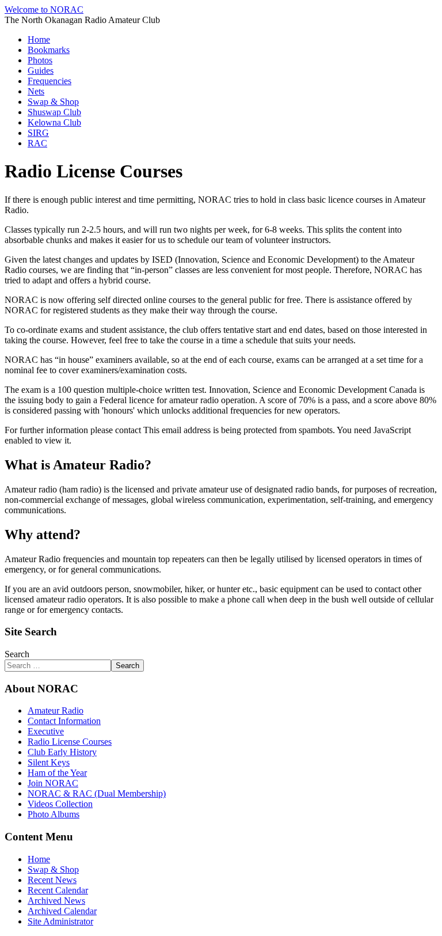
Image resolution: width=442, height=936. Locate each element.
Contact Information (64, 721)
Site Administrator (60, 921)
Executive (46, 731)
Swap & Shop (53, 102)
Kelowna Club (54, 122)
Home (39, 39)
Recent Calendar (58, 890)
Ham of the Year (57, 773)
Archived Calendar (62, 911)
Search (17, 654)
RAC (37, 143)
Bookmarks (49, 50)
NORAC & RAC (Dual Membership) (97, 793)
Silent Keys (49, 762)
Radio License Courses (70, 741)
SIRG (38, 133)
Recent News (52, 880)
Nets (36, 91)
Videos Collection (60, 804)
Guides (41, 70)
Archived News (56, 900)
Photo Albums (53, 814)
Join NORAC (53, 783)
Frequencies (49, 81)
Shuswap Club (54, 112)
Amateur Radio (55, 710)
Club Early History (62, 752)
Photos (40, 60)
